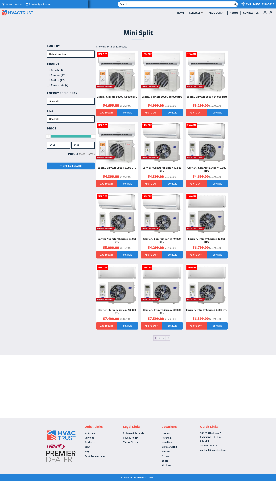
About (234, 12)
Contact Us (251, 12)
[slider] (48, 136)
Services (194, 12)
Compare (127, 112)
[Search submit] (235, 4)
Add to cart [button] (106, 112)
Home (181, 12)
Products (215, 12)
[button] (135, 376)
